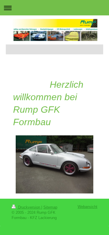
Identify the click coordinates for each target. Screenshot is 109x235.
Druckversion (29, 207)
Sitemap (50, 207)
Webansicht (87, 207)
